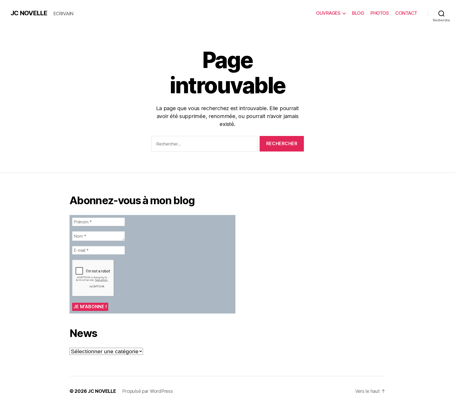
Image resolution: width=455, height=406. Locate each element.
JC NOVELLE (29, 13)
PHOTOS (379, 13)
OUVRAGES (328, 13)
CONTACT (406, 13)
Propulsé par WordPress (147, 391)
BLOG (358, 13)
